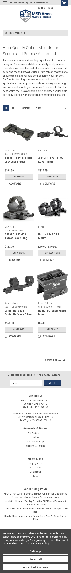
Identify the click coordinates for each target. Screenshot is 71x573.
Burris (41, 227)
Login (40, 8)
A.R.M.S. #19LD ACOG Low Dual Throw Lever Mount (18, 161)
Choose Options (52, 253)
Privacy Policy (41, 543)
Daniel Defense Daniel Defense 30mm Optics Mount (18, 314)
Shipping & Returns (35, 446)
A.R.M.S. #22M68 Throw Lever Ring (16, 236)
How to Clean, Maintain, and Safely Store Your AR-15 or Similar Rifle (35, 518)
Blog (35, 476)
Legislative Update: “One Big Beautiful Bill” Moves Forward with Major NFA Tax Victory (35, 503)
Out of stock (19, 177)
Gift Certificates (35, 433)
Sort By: (26, 108)
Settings (35, 551)
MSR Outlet (35, 467)
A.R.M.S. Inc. (10, 150)
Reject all (35, 559)
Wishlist (35, 437)
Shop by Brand (35, 463)
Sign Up (51, 8)
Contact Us (35, 472)
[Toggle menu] (5, 5)
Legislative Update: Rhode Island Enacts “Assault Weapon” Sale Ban (36, 510)
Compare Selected (55, 360)
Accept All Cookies (35, 567)
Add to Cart (18, 329)
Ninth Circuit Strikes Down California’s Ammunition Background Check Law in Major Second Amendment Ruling (35, 495)
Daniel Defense (12, 303)
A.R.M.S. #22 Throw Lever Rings (50, 159)
